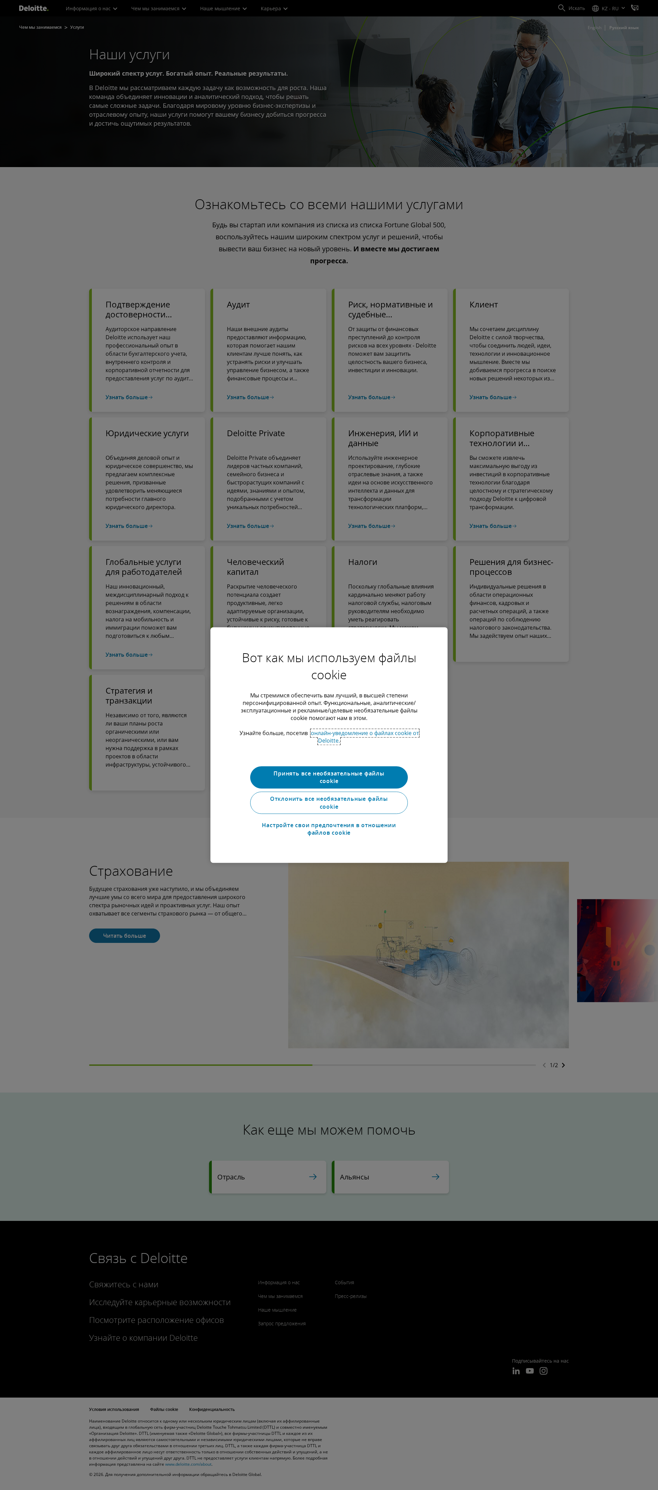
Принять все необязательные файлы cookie (329, 777)
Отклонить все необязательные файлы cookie (329, 802)
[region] (329, 745)
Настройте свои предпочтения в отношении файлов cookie (329, 828)
